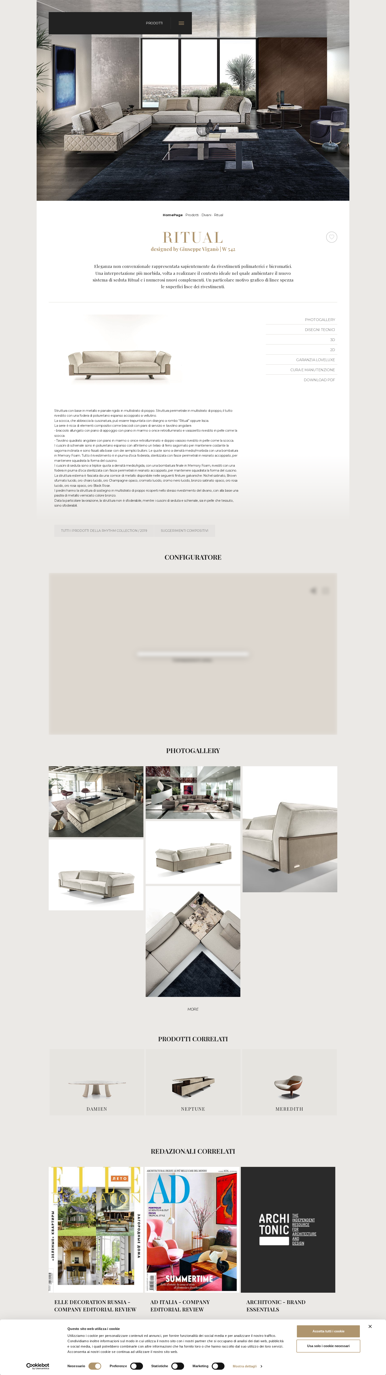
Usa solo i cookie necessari (328, 1346)
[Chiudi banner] (370, 1326)
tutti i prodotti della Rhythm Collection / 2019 (104, 531)
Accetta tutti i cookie (328, 1331)
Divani (206, 215)
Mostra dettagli (245, 1366)
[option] (97, 1082)
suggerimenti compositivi (184, 531)
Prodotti (192, 215)
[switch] (136, 1366)
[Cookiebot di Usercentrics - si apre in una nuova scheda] (37, 1366)
